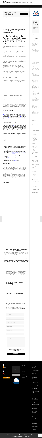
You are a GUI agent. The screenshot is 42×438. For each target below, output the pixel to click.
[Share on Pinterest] (10, 185)
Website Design (13, 436)
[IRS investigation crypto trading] (15, 22)
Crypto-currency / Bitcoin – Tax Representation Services (34, 139)
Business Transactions (35, 130)
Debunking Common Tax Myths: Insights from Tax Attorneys (35, 41)
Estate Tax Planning (35, 154)
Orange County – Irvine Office (25, 369)
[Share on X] (7, 185)
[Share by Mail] (25, 185)
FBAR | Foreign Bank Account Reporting (35, 161)
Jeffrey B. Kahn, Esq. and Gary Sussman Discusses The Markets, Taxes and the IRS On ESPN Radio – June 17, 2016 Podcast (35, 106)
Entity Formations (34, 149)
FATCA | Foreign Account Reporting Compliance (35, 157)
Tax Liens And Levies (35, 190)
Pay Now (7, 377)
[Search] (10, 7)
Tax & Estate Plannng (35, 189)
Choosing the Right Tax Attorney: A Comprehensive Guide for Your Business (35, 50)
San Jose (23, 374)
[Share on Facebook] (4, 185)
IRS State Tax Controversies (34, 177)
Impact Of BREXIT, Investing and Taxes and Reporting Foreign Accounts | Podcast (35, 98)
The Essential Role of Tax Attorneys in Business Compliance (35, 44)
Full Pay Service (34, 163)
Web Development (20, 436)
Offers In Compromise (35, 179)
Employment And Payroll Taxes (34, 147)
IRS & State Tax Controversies (34, 169)
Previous (36, 21)
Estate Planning (34, 150)
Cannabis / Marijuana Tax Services (35, 132)
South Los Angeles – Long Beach (25, 377)
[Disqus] (16, 206)
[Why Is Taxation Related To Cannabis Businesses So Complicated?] (1, 219)
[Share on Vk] (19, 185)
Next (38, 21)
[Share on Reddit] (22, 185)
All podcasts (34, 120)
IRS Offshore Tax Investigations (34, 172)
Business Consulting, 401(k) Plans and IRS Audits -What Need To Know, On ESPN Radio (35, 69)
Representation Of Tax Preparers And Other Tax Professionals (35, 183)
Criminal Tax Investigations (34, 135)
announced (7, 46)
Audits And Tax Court (35, 128)
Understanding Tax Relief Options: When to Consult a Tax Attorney (35, 54)
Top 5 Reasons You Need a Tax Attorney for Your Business (35, 47)
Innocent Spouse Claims (34, 167)
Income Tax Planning (35, 164)
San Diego (23, 371)
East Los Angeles (24, 367)
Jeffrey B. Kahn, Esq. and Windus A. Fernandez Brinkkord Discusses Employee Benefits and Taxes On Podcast (35, 101)
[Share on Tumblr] (16, 185)
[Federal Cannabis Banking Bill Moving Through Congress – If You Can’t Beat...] (41, 219)
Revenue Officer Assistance (34, 187)
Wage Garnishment (35, 192)
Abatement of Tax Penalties (35, 127)
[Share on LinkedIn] (13, 185)
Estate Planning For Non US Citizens (35, 153)
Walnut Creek (24, 378)
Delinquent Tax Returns (35, 144)
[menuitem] (4, 2)
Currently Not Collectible (34, 143)
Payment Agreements (35, 181)
